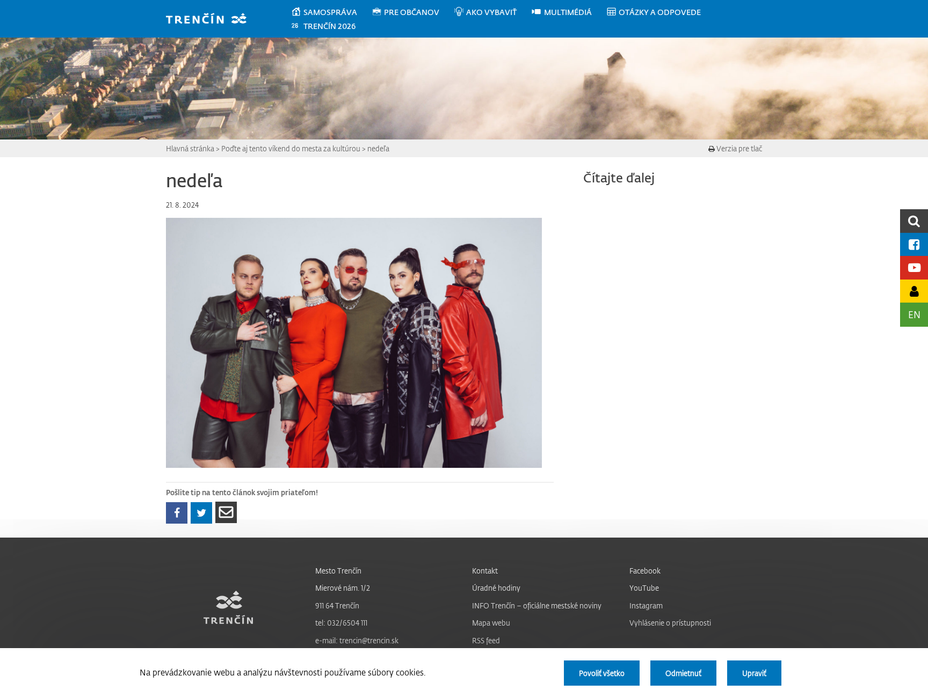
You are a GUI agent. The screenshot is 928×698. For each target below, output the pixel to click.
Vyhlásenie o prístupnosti (670, 622)
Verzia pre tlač (738, 148)
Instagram (646, 605)
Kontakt (485, 570)
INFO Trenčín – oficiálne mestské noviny (536, 605)
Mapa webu (491, 622)
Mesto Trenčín (338, 570)
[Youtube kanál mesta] (914, 267)
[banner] (211, 19)
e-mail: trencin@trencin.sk (356, 640)
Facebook (645, 570)
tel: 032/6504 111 (341, 622)
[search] (914, 220)
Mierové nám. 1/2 (342, 587)
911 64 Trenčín (337, 605)
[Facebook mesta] (914, 244)
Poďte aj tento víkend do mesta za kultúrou (290, 148)
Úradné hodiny (496, 587)
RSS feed (486, 640)
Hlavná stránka (190, 148)
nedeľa (378, 148)
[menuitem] (331, 12)
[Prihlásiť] (914, 291)
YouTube (644, 587)
